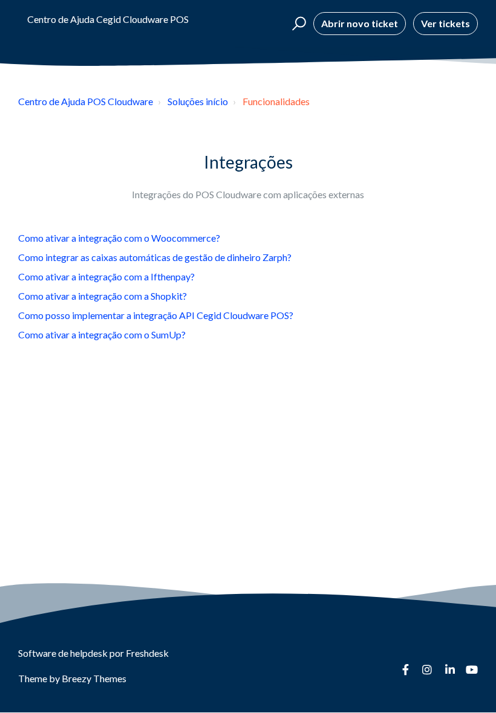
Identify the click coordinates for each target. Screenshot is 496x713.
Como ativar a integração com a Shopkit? (102, 296)
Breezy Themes (94, 678)
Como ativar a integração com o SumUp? (102, 334)
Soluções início (198, 101)
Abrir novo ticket (359, 23)
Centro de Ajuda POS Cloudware (85, 101)
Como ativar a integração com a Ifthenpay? (106, 276)
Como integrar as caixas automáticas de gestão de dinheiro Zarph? (155, 257)
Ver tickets (445, 23)
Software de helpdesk (63, 653)
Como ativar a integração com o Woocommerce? (119, 238)
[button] (297, 23)
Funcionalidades (276, 101)
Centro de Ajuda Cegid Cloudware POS (108, 19)
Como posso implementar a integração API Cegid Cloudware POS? (155, 315)
